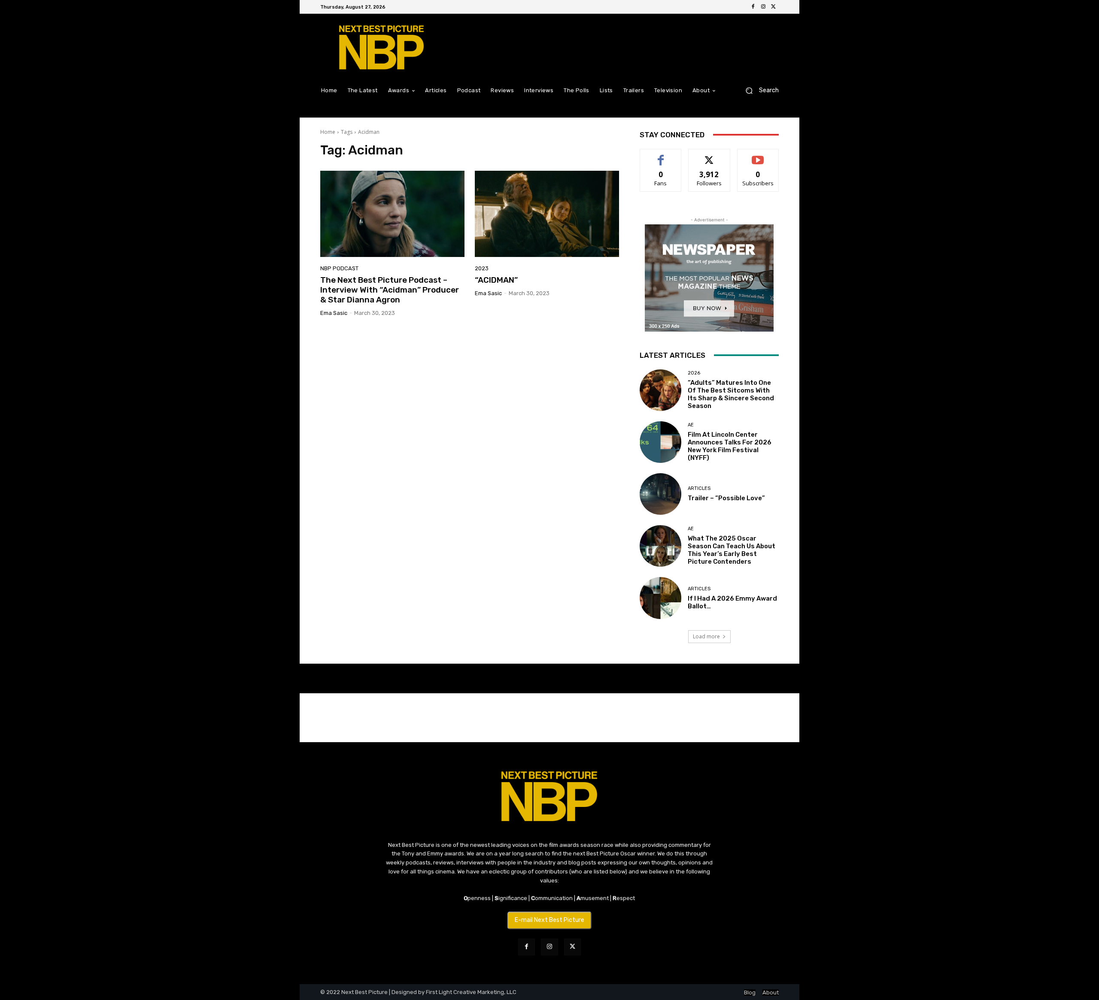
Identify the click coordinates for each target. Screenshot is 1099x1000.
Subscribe (758, 155)
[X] (773, 7)
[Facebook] (753, 7)
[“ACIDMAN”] (547, 214)
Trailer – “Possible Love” (726, 498)
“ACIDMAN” (496, 280)
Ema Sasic (333, 313)
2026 (694, 373)
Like (661, 155)
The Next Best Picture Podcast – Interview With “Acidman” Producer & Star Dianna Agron (389, 290)
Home (327, 132)
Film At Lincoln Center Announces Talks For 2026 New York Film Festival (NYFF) (729, 446)
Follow (709, 155)
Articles (699, 488)
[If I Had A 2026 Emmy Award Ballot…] (660, 598)
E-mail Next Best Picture (549, 920)
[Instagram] (763, 7)
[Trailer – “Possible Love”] (660, 494)
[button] (759, 90)
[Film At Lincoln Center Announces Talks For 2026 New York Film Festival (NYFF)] (660, 442)
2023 (482, 268)
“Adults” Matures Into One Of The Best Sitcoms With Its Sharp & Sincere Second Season (731, 394)
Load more (706, 636)
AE (691, 425)
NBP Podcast (339, 268)
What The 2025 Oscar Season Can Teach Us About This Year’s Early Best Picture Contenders (731, 550)
